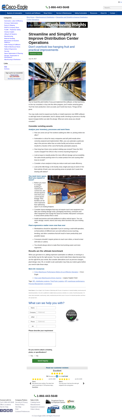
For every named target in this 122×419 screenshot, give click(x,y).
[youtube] (11, 410)
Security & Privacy (21, 402)
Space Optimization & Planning (13, 53)
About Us (103, 13)
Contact (112, 13)
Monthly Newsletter (14, 79)
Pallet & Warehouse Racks (12, 47)
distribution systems (42, 281)
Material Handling (9, 38)
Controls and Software (32, 13)
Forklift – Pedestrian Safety (12, 29)
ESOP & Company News (11, 27)
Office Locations (5, 404)
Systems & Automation (14, 13)
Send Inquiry (43, 361)
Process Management (36, 284)
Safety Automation (81, 13)
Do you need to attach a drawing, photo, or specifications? (40, 351)
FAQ (16, 409)
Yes (31, 356)
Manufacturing (8, 36)
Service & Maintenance (64, 13)
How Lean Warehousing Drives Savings (47, 278)
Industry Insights (9, 32)
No (37, 356)
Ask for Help (4, 407)
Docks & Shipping (9, 25)
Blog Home (30, 17)
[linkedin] (7, 410)
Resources (93, 13)
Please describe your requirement (41, 330)
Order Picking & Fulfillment (12, 44)
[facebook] (1, 410)
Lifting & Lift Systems (10, 34)
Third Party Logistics (57, 281)
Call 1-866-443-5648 (7, 402)
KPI (66, 281)
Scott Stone (81, 61)
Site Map (18, 407)
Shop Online (48, 13)
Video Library (35, 409)
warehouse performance (76, 281)
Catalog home (35, 402)
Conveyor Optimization (11, 23)
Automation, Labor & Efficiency (13, 21)
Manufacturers (35, 404)
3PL (34, 281)
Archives (6, 69)
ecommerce (48, 284)
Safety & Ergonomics (10, 49)
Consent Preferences (22, 411)
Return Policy (19, 404)
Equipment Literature (37, 407)
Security (6, 51)
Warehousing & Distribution (12, 59)
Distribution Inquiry (35, 53)
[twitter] (4, 410)
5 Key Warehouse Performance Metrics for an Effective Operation (56, 272)
